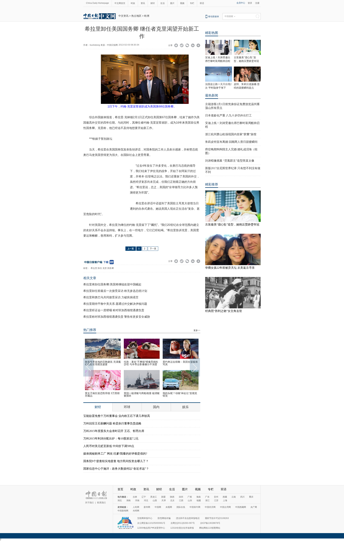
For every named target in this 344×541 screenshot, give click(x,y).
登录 (250, 3)
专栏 (192, 3)
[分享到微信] (187, 46)
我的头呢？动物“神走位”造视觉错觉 (180, 394)
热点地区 (136, 15)
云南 (233, 497)
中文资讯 (123, 15)
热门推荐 (89, 330)
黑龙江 (153, 497)
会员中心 (240, 3)
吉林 (135, 497)
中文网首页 (119, 3)
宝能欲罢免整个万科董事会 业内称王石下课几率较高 (116, 415)
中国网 (158, 507)
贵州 (216, 497)
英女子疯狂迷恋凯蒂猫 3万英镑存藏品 (102, 394)
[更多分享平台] (198, 46)
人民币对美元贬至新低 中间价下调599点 (108, 446)
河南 (137, 500)
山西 (155, 500)
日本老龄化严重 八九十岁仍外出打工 (228, 115)
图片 (172, 3)
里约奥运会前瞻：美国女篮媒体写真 (180, 363)
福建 (199, 500)
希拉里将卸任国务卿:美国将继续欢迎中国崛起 (112, 284)
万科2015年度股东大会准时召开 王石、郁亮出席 (113, 430)
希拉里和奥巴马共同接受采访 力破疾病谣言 (110, 297)
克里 (104, 268)
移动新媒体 (213, 16)
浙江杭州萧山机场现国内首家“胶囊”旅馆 (230, 134)
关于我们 (89, 502)
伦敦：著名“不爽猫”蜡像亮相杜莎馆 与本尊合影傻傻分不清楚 (141, 363)
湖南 (128, 500)
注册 (257, 3)
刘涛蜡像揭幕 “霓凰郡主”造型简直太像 (229, 160)
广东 (207, 497)
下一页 (153, 248)
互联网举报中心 (144, 518)
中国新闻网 (123, 510)
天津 (163, 500)
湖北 (120, 500)
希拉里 (94, 268)
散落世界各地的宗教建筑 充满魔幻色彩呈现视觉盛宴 (103, 363)
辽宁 (144, 497)
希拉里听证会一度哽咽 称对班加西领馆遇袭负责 (113, 310)
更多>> (197, 330)
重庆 (251, 497)
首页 (120, 489)
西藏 (225, 497)
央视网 (169, 507)
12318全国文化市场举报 (182, 528)
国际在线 (180, 507)
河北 (146, 500)
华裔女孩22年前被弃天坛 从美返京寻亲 (230, 267)
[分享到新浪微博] (182, 46)
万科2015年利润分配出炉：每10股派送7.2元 (110, 438)
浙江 (207, 500)
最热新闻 (211, 95)
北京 (172, 500)
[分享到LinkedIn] (193, 46)
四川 (242, 497)
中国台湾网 (225, 507)
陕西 (172, 497)
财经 (152, 3)
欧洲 (146, 15)
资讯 (143, 3)
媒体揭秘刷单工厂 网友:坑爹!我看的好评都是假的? (115, 453)
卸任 (100, 268)
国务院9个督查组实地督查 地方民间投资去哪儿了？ (116, 461)
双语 (202, 3)
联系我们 (101, 502)
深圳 (181, 497)
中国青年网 (195, 507)
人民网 (136, 507)
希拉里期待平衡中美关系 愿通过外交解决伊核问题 (115, 303)
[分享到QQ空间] (176, 46)
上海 (225, 500)
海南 (198, 497)
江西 (181, 500)
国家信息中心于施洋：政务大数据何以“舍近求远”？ (116, 468)
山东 (190, 500)
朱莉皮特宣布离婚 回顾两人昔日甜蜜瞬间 (231, 141)
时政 (133, 3)
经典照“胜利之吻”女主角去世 (223, 310)
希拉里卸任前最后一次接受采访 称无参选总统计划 (115, 290)
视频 (182, 3)
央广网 (253, 507)
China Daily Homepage (97, 3)
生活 (162, 3)
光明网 (136, 510)
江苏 (216, 500)
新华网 (147, 507)
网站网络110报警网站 (209, 528)
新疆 (163, 497)
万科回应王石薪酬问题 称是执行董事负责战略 (112, 423)
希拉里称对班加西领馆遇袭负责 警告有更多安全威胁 (116, 316)
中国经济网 (210, 507)
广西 (190, 497)
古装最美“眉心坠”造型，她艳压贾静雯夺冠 (232, 224)
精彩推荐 (211, 184)
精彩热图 (211, 33)
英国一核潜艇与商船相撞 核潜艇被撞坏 (142, 394)
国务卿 (110, 268)
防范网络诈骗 (164, 518)
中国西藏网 (240, 507)
